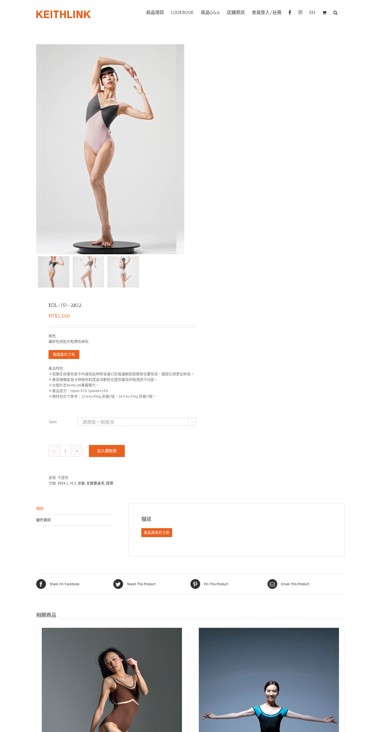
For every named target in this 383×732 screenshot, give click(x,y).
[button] (335, 12)
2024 (61, 483)
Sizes (53, 421)
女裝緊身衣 (95, 483)
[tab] (76, 508)
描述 (39, 508)
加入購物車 (107, 450)
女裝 (81, 483)
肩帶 (109, 483)
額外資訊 (43, 519)
